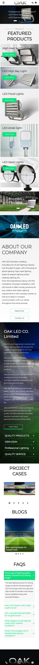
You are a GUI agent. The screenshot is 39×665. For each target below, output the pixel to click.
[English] (35, 3)
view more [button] (9, 55)
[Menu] (3, 2)
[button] (32, 3)
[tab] (19, 435)
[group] (22, 535)
